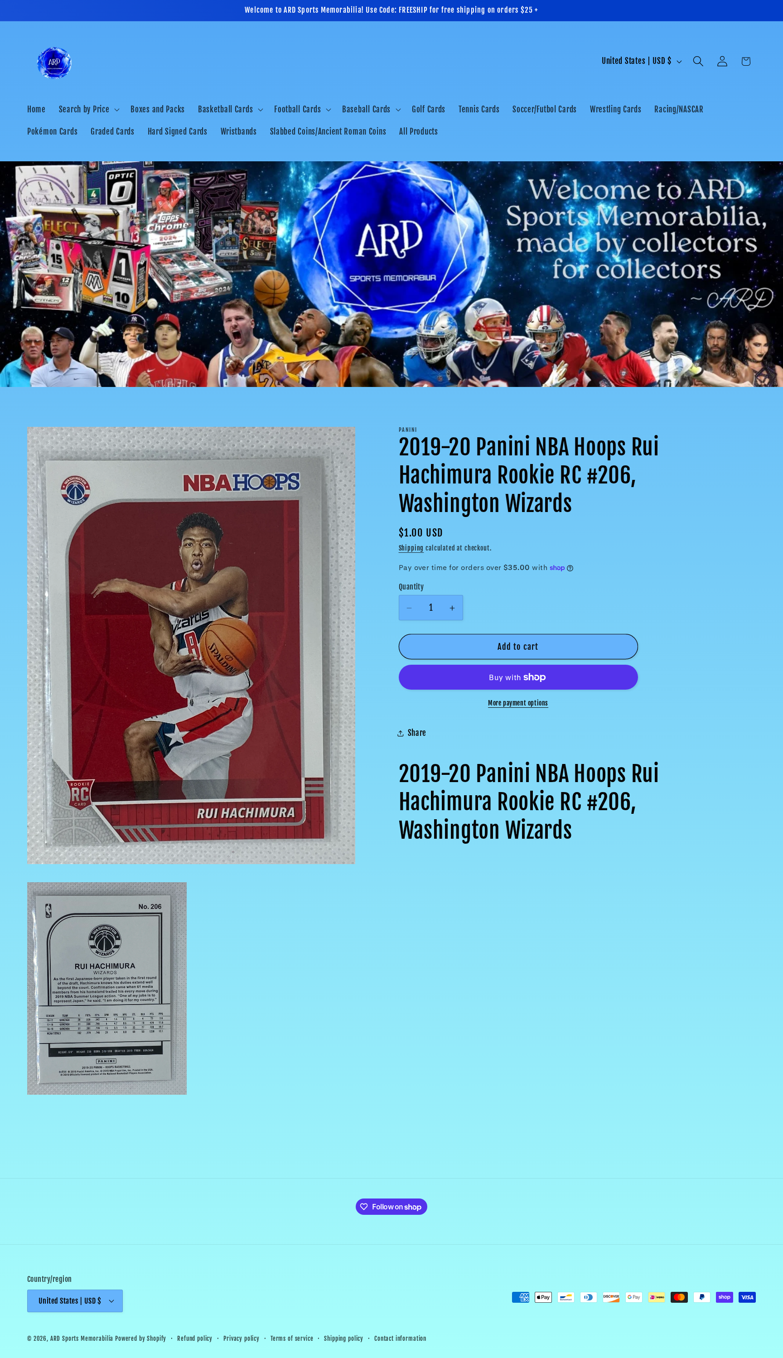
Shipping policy (343, 1338)
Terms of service (292, 1338)
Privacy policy (241, 1338)
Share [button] (417, 733)
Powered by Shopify (140, 1338)
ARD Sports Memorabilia (81, 1338)
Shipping (411, 548)
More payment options (518, 703)
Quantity (411, 586)
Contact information (400, 1338)
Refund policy (195, 1338)
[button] (88, 109)
